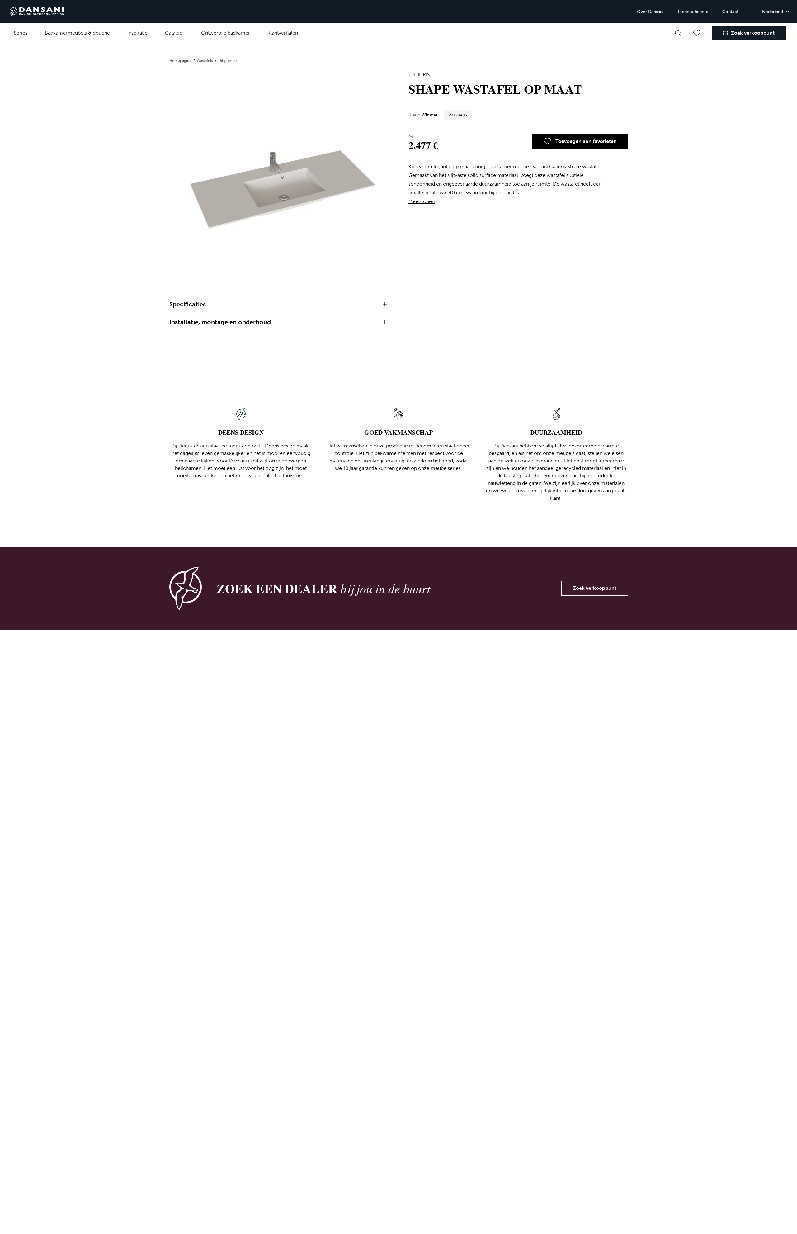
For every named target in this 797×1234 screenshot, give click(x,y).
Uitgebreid (227, 61)
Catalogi (174, 33)
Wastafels (205, 61)
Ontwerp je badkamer (225, 33)
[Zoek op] (678, 33)
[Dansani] (36, 12)
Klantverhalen (282, 33)
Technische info (693, 11)
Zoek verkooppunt (594, 588)
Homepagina (180, 61)
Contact (730, 11)
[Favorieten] (696, 33)
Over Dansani (650, 11)
